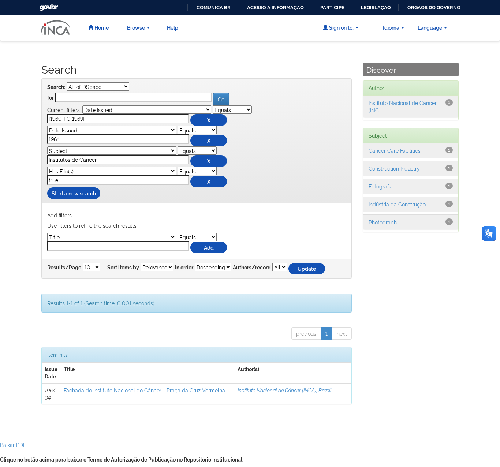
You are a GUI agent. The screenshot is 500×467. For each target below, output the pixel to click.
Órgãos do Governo (433, 7)
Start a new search (74, 193)
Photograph (383, 221)
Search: (56, 87)
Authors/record (252, 267)
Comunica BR (214, 7)
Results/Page (64, 267)
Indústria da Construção (397, 204)
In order (184, 267)
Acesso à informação (275, 7)
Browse (136, 27)
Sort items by (123, 267)
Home (101, 27)
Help (172, 27)
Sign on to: (341, 27)
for (50, 98)
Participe (332, 7)
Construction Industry (394, 168)
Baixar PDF (13, 444)
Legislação (376, 7)
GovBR (48, 5)
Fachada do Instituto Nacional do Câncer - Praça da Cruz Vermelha (144, 389)
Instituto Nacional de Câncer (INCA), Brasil (285, 389)
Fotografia (381, 186)
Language (430, 27)
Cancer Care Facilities (395, 150)
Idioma (391, 27)
